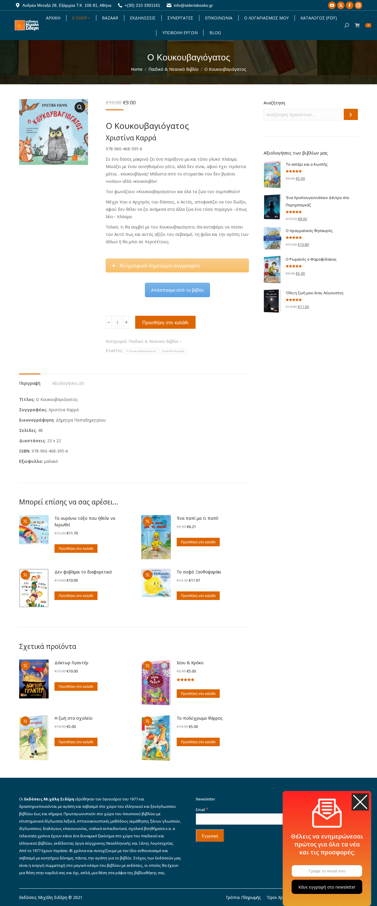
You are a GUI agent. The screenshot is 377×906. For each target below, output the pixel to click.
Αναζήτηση (274, 103)
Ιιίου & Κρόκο (190, 662)
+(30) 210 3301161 (142, 5)
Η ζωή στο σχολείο (73, 718)
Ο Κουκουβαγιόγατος (141, 351)
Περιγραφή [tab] (29, 383)
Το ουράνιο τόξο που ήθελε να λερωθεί (84, 521)
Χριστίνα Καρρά (173, 351)
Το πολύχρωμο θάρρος (200, 718)
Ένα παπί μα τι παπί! (197, 518)
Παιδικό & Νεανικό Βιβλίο (153, 341)
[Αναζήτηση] (351, 114)
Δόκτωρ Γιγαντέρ (71, 662)
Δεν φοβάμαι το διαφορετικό (83, 572)
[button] (80, 107)
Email (202, 809)
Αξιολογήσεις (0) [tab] (68, 383)
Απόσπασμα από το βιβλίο (177, 290)
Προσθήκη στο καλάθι (165, 322)
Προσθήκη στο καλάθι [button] (76, 548)
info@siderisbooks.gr (193, 5)
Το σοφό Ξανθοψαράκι (199, 572)
